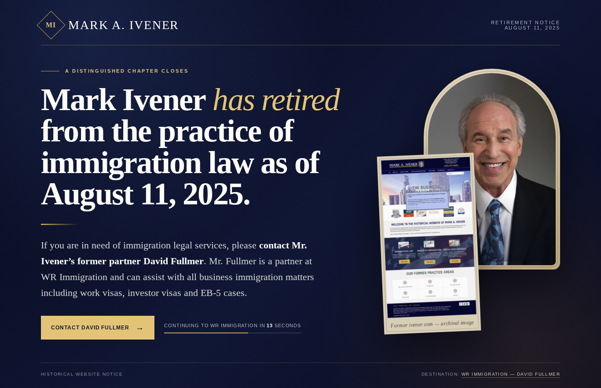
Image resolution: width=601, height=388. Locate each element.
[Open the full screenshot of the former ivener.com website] (428, 237)
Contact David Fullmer (97, 327)
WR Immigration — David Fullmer (511, 374)
